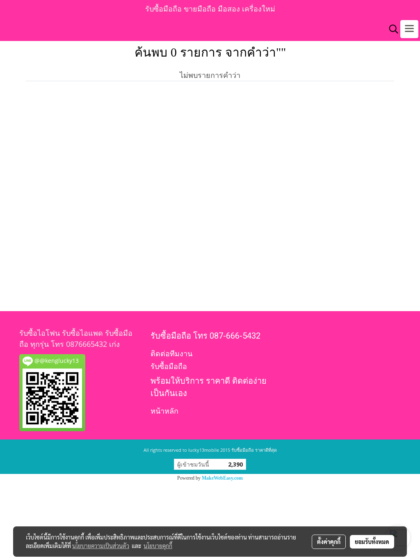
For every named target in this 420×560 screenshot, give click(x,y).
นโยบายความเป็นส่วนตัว (100, 545)
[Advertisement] (210, 211)
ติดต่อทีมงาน (171, 353)
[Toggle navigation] (409, 29)
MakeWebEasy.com (222, 478)
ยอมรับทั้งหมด (372, 541)
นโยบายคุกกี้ (158, 545)
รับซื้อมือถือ (169, 366)
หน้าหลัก (164, 411)
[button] (391, 29)
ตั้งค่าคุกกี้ (328, 541)
